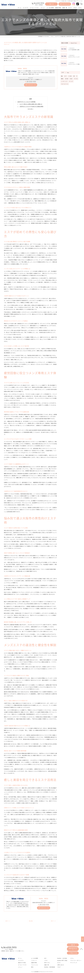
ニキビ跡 (69, 76)
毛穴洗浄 (66, 78)
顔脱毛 (62, 78)
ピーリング (71, 81)
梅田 (62, 76)
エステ (65, 76)
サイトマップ (73, 962)
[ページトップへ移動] (81, 949)
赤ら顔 (71, 78)
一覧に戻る (30, 921)
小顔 (74, 76)
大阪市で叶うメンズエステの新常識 (26, 102)
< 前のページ (7, 921)
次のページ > (53, 921)
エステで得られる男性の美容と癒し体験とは (31, 104)
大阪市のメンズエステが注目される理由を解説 (31, 106)
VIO (76, 76)
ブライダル (76, 78)
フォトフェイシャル (64, 83)
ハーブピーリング (64, 81)
